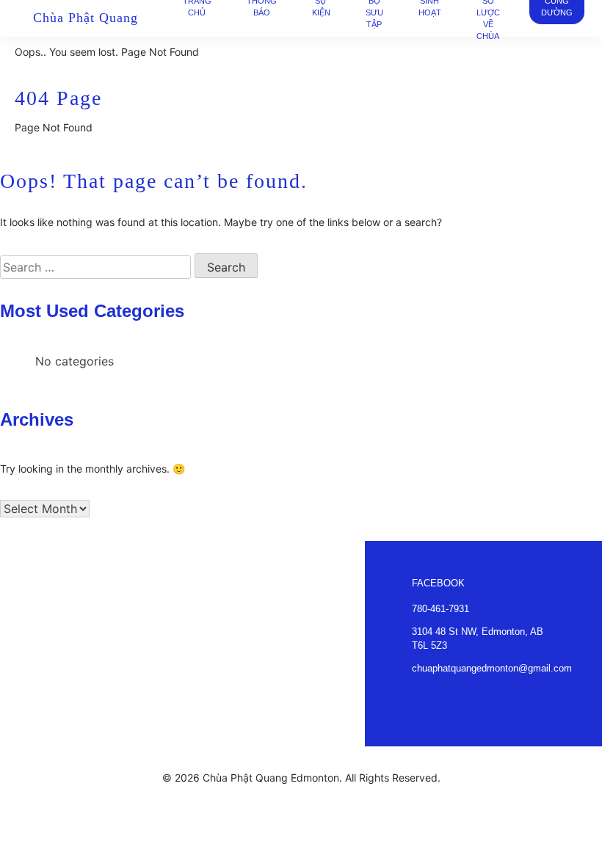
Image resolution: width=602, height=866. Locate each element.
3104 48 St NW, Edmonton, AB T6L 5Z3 (477, 638)
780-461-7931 (440, 608)
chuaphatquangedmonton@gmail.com (492, 668)
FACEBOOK (438, 583)
